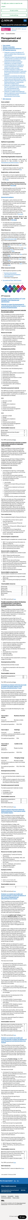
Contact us (3, 1196)
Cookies (17, 1196)
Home (2, 33)
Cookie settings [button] (14, 15)
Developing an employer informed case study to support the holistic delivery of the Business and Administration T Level (15, 77)
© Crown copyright (14, 1216)
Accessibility (11, 1196)
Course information (10, 33)
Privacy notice (16, 1197)
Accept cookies (14, 10)
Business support (9, 276)
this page (20, 214)
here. (14, 1035)
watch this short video (11, 239)
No (18, 1181)
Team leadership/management (12, 274)
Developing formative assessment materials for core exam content (13, 62)
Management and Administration (10, 162)
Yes (15, 1181)
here (20, 169)
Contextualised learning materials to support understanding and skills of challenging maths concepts (14, 66)
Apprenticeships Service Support (10, 1190)
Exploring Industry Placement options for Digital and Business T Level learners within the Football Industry (15, 82)
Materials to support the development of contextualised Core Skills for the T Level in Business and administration (15, 58)
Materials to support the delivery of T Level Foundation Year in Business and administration (14, 54)
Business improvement (10, 273)
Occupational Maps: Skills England (12, 280)
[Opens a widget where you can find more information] (22, 1217)
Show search (25, 20)
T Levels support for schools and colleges (14, 25)
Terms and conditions (6, 1197)
